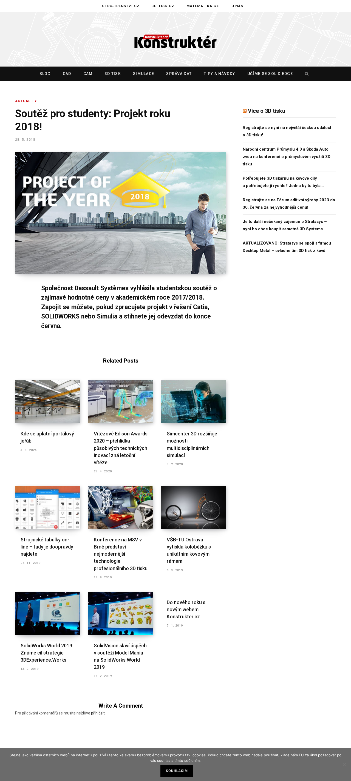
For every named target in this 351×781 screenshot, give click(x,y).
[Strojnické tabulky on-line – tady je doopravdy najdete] (47, 507)
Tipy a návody (219, 73)
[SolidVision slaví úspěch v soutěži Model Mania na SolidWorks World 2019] (120, 613)
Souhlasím (177, 771)
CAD (67, 73)
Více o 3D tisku (266, 111)
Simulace (143, 73)
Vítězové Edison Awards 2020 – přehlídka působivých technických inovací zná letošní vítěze (121, 448)
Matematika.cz (202, 6)
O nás (237, 6)
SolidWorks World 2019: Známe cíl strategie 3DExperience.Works (47, 653)
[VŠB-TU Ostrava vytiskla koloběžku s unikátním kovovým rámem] (193, 507)
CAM (88, 73)
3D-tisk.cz (163, 6)
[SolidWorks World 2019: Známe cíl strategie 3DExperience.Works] (47, 613)
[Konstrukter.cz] (175, 39)
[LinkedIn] (21, 347)
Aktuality (26, 101)
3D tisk (113, 73)
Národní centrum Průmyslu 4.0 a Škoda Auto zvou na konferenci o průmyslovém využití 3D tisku (286, 156)
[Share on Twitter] (21, 318)
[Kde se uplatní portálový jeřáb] (47, 402)
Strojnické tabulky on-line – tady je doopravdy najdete (47, 547)
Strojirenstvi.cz (121, 6)
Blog (45, 73)
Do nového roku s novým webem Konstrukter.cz (186, 609)
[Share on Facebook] (21, 304)
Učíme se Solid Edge (270, 73)
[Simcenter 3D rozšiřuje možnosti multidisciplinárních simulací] (193, 402)
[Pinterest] (21, 333)
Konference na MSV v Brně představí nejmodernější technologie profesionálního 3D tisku (121, 554)
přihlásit (98, 713)
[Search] (305, 74)
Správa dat (179, 73)
